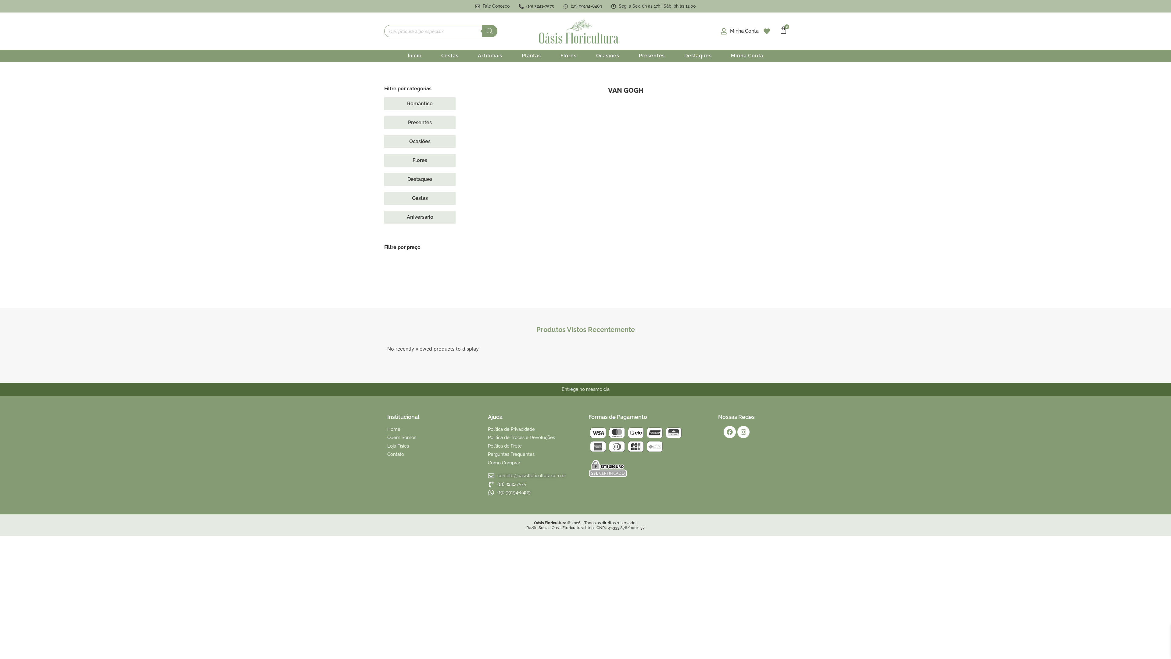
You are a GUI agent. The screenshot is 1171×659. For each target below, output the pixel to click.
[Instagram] (743, 432)
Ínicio (415, 56)
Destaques (697, 56)
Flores (568, 56)
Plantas (531, 56)
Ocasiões (607, 56)
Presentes (652, 56)
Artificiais (490, 56)
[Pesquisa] (489, 31)
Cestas (450, 56)
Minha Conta (747, 56)
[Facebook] (730, 432)
